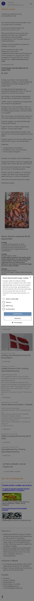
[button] (17, 323)
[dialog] (17, 300)
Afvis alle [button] (17, 318)
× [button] (30, 277)
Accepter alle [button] (17, 314)
